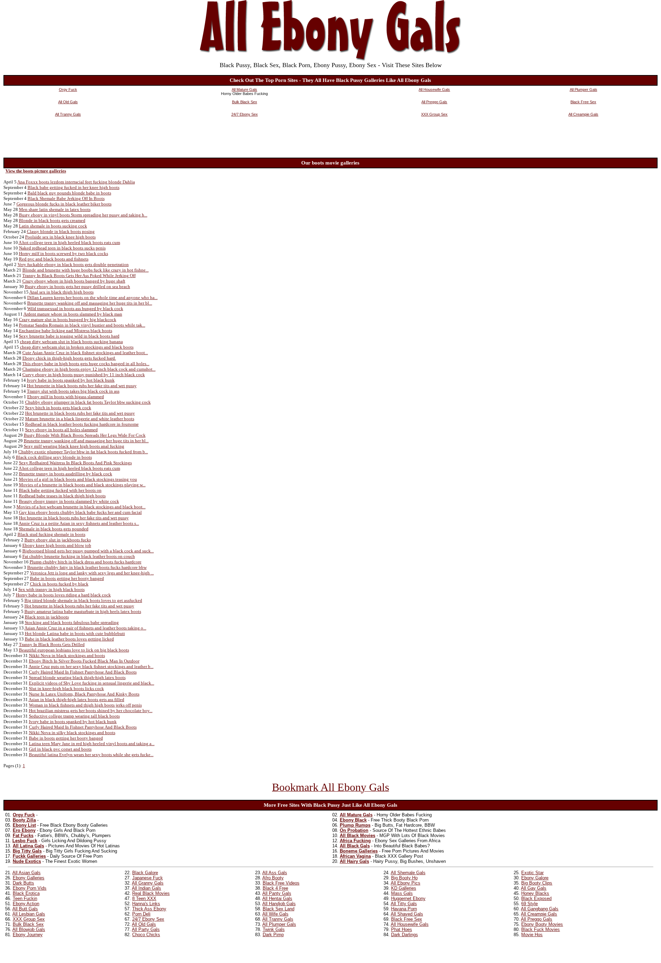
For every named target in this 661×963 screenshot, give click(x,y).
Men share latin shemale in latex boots (55, 209)
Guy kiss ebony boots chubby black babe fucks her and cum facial (80, 512)
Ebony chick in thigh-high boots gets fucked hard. (69, 358)
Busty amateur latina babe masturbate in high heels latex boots (82, 611)
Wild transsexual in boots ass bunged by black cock (75, 308)
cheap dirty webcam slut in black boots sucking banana (71, 341)
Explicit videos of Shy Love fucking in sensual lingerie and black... (91, 683)
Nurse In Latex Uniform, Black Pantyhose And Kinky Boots (84, 694)
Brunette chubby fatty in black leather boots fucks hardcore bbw (87, 567)
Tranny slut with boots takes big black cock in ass (73, 391)
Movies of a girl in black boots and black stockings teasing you (78, 479)
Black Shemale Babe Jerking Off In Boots (66, 198)
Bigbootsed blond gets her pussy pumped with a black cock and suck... (88, 550)
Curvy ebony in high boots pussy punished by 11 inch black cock (83, 374)
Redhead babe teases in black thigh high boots (62, 495)
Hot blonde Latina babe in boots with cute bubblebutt (75, 633)
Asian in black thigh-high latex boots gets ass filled (76, 699)
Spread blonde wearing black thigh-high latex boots (77, 677)
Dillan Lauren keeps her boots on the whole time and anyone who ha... (92, 297)
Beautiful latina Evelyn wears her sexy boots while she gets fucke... (91, 754)
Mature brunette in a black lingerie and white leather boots (79, 418)
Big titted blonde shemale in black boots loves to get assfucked (83, 600)
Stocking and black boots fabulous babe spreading (72, 622)
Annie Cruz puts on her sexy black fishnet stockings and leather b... (91, 666)
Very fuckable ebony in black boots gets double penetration (73, 264)
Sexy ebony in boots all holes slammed (61, 429)
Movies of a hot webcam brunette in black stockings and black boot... (81, 506)
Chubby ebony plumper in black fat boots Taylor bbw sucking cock (88, 402)
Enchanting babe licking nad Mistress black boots (65, 330)
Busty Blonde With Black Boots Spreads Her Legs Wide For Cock (85, 435)
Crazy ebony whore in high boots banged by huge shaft (73, 281)
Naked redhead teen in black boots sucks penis (62, 248)
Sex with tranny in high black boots (51, 589)
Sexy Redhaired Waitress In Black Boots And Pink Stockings (75, 462)
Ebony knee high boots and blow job (56, 545)
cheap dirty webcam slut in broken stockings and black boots (77, 347)
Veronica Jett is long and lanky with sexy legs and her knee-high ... (92, 572)
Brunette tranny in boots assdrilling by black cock (65, 473)
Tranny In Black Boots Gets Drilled (52, 644)
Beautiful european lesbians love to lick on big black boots (74, 650)
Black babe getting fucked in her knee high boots (73, 187)
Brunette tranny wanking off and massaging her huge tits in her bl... (89, 303)
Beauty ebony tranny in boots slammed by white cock (69, 501)
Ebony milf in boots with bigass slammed (65, 396)
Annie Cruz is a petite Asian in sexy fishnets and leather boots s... (79, 523)
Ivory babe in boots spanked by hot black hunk (71, 380)
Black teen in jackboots (47, 617)
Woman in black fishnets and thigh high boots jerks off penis (85, 705)
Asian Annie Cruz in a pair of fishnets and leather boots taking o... (85, 628)
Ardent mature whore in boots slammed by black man (72, 314)
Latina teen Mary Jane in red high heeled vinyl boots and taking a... (92, 743)
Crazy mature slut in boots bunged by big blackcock (67, 319)
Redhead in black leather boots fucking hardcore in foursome (82, 424)
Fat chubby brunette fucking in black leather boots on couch (78, 556)
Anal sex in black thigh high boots (61, 292)
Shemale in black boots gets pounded (53, 528)
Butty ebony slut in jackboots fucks (57, 539)
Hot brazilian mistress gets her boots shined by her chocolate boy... (91, 710)
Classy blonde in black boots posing (61, 231)
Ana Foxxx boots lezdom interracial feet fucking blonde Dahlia (76, 181)
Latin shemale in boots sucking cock (53, 226)
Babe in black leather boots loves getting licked (69, 639)
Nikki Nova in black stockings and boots (67, 655)
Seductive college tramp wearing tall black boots (74, 716)
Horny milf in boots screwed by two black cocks (63, 253)
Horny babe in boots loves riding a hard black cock (63, 594)
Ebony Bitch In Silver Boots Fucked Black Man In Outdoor (84, 661)
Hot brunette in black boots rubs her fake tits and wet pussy (82, 385)
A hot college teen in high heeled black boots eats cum (69, 242)
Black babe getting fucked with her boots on (60, 490)
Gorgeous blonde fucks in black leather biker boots (64, 204)
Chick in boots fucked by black (59, 583)
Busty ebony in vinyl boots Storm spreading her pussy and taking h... (83, 215)
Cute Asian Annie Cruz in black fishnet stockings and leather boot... (85, 352)
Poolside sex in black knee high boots (60, 237)
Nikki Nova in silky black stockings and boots (72, 732)
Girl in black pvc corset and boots (60, 749)
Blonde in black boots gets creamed (52, 220)
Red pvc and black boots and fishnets (53, 259)
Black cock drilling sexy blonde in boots (54, 457)
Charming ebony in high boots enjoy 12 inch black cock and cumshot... (89, 369)
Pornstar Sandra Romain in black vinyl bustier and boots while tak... (82, 325)
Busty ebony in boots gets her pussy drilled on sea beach (77, 286)
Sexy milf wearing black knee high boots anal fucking (74, 446)
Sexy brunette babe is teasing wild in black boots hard (69, 336)
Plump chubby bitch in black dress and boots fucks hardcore (85, 561)
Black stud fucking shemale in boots (51, 534)
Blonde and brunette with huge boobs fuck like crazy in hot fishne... (85, 270)
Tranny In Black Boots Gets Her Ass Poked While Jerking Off (79, 275)
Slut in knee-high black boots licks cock (66, 688)
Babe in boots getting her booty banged (67, 578)
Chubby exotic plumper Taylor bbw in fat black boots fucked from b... (83, 451)
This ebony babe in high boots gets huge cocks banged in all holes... (85, 363)
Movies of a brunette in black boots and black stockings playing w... (82, 484)
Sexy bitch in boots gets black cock (58, 407)
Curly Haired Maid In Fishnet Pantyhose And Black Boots (83, 672)
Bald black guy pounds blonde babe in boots (69, 192)
